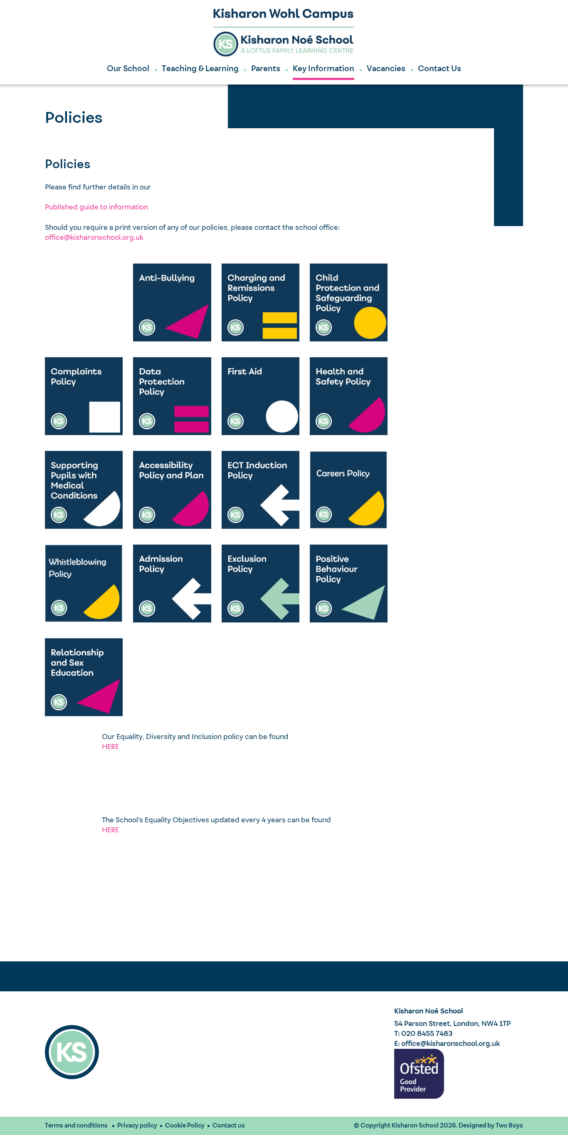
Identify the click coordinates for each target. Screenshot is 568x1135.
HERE (110, 747)
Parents (265, 69)
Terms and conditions (76, 1126)
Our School (128, 69)
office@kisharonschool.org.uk (94, 238)
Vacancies (386, 69)
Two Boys (509, 1126)
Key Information (323, 69)
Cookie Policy (185, 1126)
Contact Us (439, 69)
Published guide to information (96, 207)
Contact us (228, 1126)
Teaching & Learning (200, 69)
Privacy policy (137, 1126)
